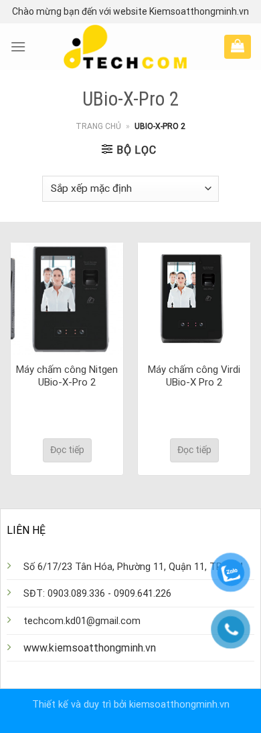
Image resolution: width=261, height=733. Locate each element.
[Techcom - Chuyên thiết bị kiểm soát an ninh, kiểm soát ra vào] (125, 46)
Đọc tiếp (67, 449)
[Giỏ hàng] (237, 45)
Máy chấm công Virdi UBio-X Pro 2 (194, 376)
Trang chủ (98, 126)
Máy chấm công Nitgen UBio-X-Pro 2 (67, 376)
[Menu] (18, 46)
